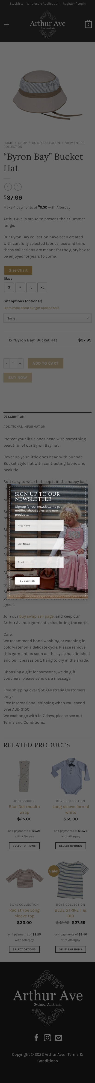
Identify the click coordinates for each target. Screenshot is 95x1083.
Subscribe (27, 580)
